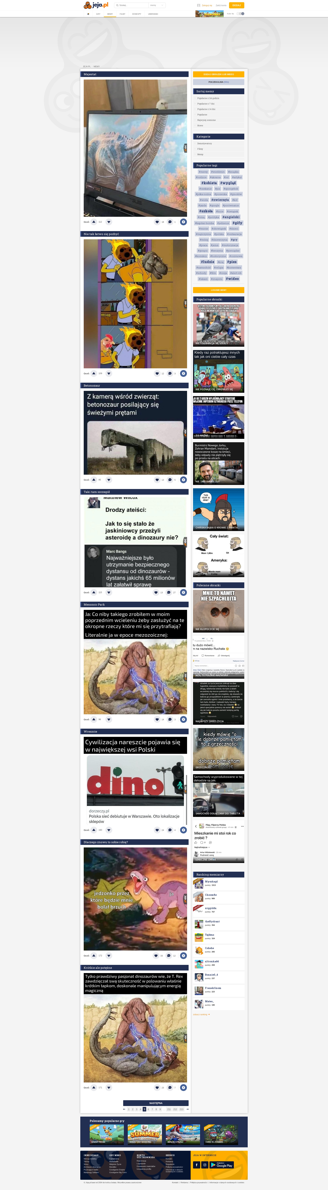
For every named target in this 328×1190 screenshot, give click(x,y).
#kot (234, 200)
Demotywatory (204, 143)
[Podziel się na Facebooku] (183, 221)
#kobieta (209, 183)
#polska (219, 234)
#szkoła (206, 211)
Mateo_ (209, 1001)
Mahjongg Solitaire (91, 1172)
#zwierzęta (220, 200)
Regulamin (170, 1164)
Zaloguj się (207, 5)
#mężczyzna (203, 234)
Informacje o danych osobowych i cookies (174, 1171)
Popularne (202, 114)
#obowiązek (219, 228)
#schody (201, 273)
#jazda (202, 205)
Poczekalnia (219, 82)
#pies (232, 261)
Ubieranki (153, 14)
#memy (203, 171)
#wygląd (228, 183)
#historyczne (218, 256)
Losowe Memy (219, 290)
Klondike (112, 1167)
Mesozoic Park (94, 604)
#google (214, 205)
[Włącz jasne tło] (238, 13)
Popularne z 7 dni (205, 103)
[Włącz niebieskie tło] (242, 13)
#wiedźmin (218, 171)
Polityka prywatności (174, 1167)
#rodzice (201, 177)
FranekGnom (213, 988)
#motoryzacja (230, 245)
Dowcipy (136, 14)
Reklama (169, 1162)
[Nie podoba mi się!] (112, 221)
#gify (237, 223)
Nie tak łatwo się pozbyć (101, 234)
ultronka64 (212, 961)
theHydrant (212, 921)
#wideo (232, 278)
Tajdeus (209, 934)
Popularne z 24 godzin (208, 98)
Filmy (122, 14)
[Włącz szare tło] (240, 13)
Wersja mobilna (90, 1159)
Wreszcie (90, 731)
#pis (217, 188)
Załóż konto (221, 5)
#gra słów (236, 194)
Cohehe (209, 948)
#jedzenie (223, 223)
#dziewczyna (219, 239)
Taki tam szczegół (97, 492)
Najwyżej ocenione (206, 120)
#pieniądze (233, 250)
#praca (203, 245)
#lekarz (203, 279)
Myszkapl (211, 881)
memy (97, 67)
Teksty (86, 1162)
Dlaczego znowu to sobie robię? (106, 842)
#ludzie (207, 261)
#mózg (204, 239)
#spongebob (231, 188)
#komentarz (234, 267)
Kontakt (169, 1159)
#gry (234, 239)
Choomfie (211, 894)
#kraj (221, 262)
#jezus (214, 245)
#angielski (231, 217)
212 (175, 1109)
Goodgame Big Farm (118, 1172)
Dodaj (237, 5)
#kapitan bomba (204, 223)
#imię (201, 217)
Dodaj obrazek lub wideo (219, 74)
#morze (203, 228)
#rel (226, 177)
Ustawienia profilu (144, 1169)
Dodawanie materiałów (146, 1166)
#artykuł (237, 177)
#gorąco (203, 250)
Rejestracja (141, 1161)
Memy (110, 14)
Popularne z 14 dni (206, 109)
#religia (218, 267)
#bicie (219, 211)
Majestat (90, 74)
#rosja (223, 273)
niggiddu (210, 908)
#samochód (203, 267)
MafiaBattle (113, 1162)
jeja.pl (87, 67)
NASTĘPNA (155, 1103)
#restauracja (234, 234)
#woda (204, 200)
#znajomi (216, 279)
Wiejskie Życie (115, 1164)
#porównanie (231, 205)
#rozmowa (235, 256)
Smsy (86, 1164)
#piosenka (220, 194)
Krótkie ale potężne (98, 968)
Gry (98, 14)
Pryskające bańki (91, 1170)
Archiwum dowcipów (92, 1167)
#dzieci (233, 228)
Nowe (200, 125)
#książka (233, 171)
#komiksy (201, 256)
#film (213, 273)
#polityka (213, 217)
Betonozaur (92, 385)
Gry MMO (115, 1155)
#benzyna (217, 250)
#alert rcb (235, 273)
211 (169, 1109)
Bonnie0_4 (211, 974)
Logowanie (141, 1164)
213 (181, 1109)
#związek (232, 211)
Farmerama (114, 1159)
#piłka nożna (203, 194)
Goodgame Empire (117, 1170)
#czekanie (205, 188)
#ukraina (215, 177)
